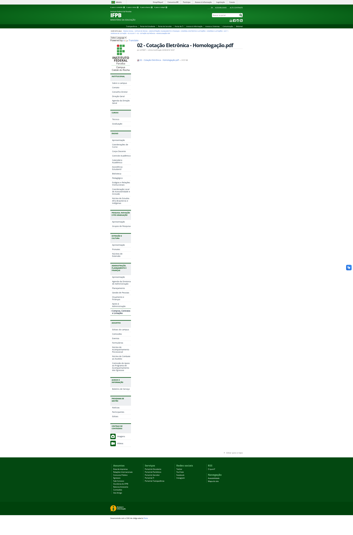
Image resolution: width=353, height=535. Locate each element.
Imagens (121, 436)
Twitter (179, 469)
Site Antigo (117, 493)
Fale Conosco (118, 481)
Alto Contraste (236, 7)
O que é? (211, 469)
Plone (146, 518)
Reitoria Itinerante (120, 487)
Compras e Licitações (214, 31)
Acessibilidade (221, 7)
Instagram (237, 20)
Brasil (119, 2)
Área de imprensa (120, 469)
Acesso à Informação (194, 26)
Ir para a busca (146, 7)
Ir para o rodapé (160, 7)
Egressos (116, 478)
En (212, 7)
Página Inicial (128, 31)
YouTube (231, 20)
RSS (241, 20)
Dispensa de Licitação (118, 33)
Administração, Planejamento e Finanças (164, 31)
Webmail (239, 26)
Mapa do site (213, 481)
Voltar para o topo (234, 452)
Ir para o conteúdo (117, 7)
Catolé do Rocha (141, 31)
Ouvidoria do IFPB (120, 484)
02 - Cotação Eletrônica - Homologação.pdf (159, 60)
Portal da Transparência (154, 481)
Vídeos (120, 443)
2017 (225, 31)
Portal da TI (179, 26)
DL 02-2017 (132, 33)
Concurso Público (120, 475)
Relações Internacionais (123, 472)
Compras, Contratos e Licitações (193, 31)
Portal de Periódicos (153, 472)
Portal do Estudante (147, 26)
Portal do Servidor (165, 26)
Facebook (234, 20)
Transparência (131, 26)
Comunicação (228, 26)
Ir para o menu (132, 7)
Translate (133, 40)
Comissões (117, 490)
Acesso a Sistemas (212, 26)
